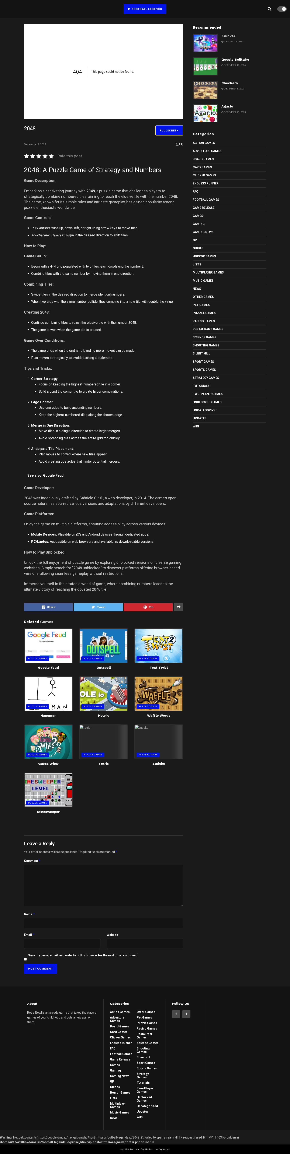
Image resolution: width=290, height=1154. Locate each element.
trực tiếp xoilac (126, 1149)
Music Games (203, 280)
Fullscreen (169, 130)
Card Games (202, 167)
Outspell (104, 668)
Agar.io (227, 106)
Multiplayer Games (208, 272)
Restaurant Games (208, 329)
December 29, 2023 (234, 112)
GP (195, 240)
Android (94, 534)
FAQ (195, 191)
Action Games (204, 143)
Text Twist (159, 668)
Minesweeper (48, 812)
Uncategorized (205, 410)
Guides (198, 248)
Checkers (229, 83)
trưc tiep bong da (162, 1149)
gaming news (203, 232)
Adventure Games (207, 151)
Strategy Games (206, 378)
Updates (200, 418)
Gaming (199, 224)
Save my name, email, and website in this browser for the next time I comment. (83, 955)
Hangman (48, 715)
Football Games (206, 199)
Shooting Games (206, 345)
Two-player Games (208, 394)
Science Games (204, 337)
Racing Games (204, 321)
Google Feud (48, 668)
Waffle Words (158, 715)
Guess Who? (48, 764)
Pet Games (201, 305)
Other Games (203, 297)
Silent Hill (201, 353)
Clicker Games (204, 175)
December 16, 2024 (234, 65)
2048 (90, 191)
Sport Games (203, 361)
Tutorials (201, 386)
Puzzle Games (37, 658)
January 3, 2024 (233, 41)
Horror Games (204, 256)
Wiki (196, 426)
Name (29, 914)
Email (29, 935)
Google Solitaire (235, 59)
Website (112, 934)
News (197, 288)
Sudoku (158, 764)
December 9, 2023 (35, 144)
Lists (197, 264)
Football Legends (146, 9)
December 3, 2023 (233, 88)
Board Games (203, 159)
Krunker (228, 36)
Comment (32, 861)
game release (203, 207)
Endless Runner (205, 183)
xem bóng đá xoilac (144, 1149)
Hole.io (103, 715)
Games (198, 216)
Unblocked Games (207, 402)
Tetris (103, 764)
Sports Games (204, 369)
